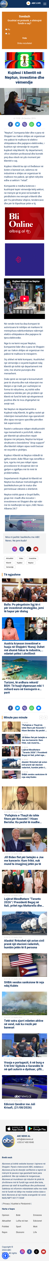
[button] (5, 1255)
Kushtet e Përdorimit (20, 1203)
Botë (18, 1215)
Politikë (5, 1226)
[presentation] (41, 718)
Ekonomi (20, 1232)
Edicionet (37, 1220)
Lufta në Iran (22, 1220)
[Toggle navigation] (45, 4)
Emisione (37, 1215)
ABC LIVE (36, 3)
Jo (9, 33)
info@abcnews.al (25, 1139)
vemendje (9, 567)
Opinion (5, 1215)
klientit (8, 563)
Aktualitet (9, 558)
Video (21, 558)
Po (9, 29)
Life (35, 1232)
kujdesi (19, 563)
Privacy (6, 1203)
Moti (35, 1226)
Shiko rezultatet (24, 43)
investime (32, 558)
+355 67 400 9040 (25, 1142)
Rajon (4, 1232)
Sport (18, 1226)
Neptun (30, 563)
